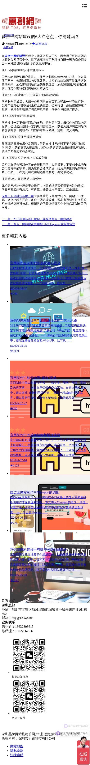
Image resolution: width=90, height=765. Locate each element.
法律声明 (16, 755)
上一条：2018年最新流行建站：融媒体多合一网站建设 (37, 219)
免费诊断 (8, 47)
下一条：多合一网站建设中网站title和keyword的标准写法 (38, 224)
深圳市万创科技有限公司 (18, 196)
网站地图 (16, 746)
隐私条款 (16, 750)
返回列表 (41, 44)
